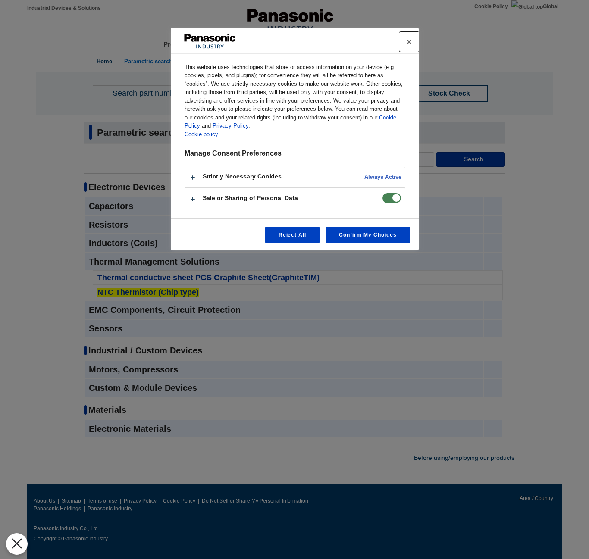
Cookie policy (201, 134)
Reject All (293, 235)
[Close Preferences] (17, 544)
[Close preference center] (409, 41)
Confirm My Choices (367, 235)
